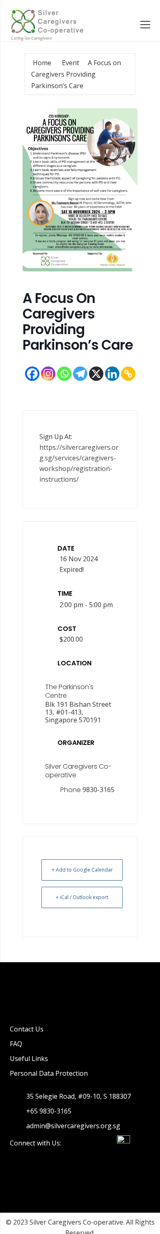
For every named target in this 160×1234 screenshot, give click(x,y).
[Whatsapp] (64, 374)
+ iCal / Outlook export (82, 897)
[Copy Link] (128, 374)
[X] (96, 374)
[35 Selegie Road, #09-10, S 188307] (18, 1096)
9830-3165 (98, 789)
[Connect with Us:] (73, 1143)
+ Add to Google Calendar (82, 869)
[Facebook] (32, 374)
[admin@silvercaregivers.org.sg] (18, 1125)
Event (70, 62)
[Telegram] (80, 374)
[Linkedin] (112, 374)
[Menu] (145, 24)
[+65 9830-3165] (18, 1111)
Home (43, 62)
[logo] (47, 24)
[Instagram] (48, 374)
